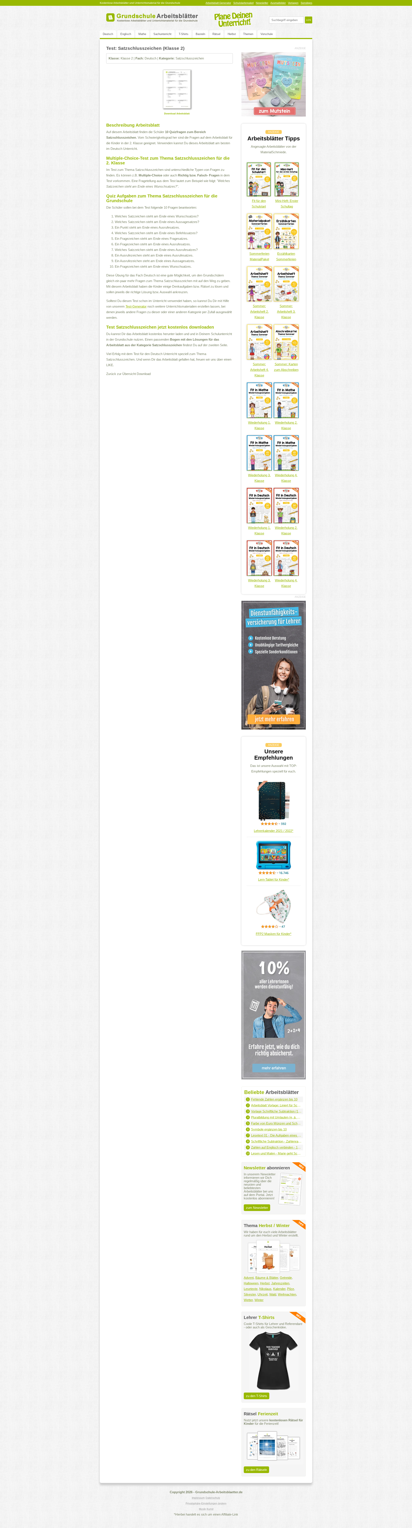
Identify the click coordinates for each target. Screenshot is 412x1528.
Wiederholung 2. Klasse (286, 425)
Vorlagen (293, 3)
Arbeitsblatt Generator (218, 3)
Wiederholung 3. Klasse (259, 478)
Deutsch (108, 34)
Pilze (290, 1289)
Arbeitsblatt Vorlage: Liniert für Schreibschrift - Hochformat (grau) (276, 1105)
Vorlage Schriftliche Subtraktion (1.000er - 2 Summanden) (276, 1111)
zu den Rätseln (256, 1470)
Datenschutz (213, 1497)
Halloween (251, 1283)
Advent (249, 1277)
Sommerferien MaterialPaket (259, 256)
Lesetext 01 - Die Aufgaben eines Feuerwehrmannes (276, 1135)
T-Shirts (183, 34)
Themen (248, 34)
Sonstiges (306, 3)
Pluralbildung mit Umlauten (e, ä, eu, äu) (276, 1117)
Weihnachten (287, 1294)
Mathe (142, 34)
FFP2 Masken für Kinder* (273, 934)
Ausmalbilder (278, 3)
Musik (202, 1509)
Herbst (232, 34)
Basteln (200, 34)
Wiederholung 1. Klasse (259, 425)
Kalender (279, 1289)
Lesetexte (251, 1289)
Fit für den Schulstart (259, 203)
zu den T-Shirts (256, 1396)
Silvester (250, 1294)
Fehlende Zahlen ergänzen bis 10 (274, 1099)
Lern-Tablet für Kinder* (273, 879)
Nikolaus (265, 1289)
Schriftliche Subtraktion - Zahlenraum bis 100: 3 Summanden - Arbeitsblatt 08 (276, 1141)
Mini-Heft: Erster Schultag (286, 203)
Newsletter (262, 3)
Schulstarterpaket (243, 3)
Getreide (286, 1277)
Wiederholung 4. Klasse (286, 478)
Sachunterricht (162, 34)
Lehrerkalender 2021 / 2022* (273, 831)
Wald (272, 1294)
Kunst (210, 1509)
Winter (259, 1300)
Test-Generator (136, 306)
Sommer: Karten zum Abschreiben (286, 367)
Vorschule (267, 34)
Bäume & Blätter (266, 1277)
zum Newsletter (257, 1207)
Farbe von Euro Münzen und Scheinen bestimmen (276, 1123)
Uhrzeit (263, 1294)
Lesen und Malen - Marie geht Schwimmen (276, 1153)
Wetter (248, 1300)
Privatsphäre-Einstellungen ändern (206, 1503)
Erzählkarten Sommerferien (286, 256)
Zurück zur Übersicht (121, 374)
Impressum (198, 1497)
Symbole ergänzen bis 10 (269, 1129)
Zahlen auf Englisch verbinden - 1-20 (276, 1147)
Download (144, 374)
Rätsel (216, 34)
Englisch (125, 34)
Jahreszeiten (280, 1283)
